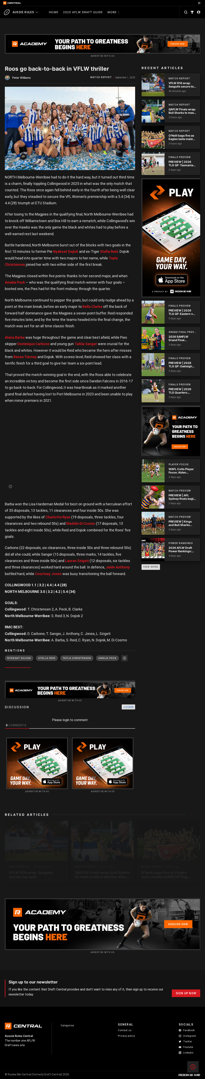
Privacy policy (126, 1036)
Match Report (101, 77)
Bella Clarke (92, 306)
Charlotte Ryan (57, 517)
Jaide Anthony (118, 567)
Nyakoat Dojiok (65, 251)
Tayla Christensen (77, 658)
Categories (67, 1025)
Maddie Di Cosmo (80, 523)
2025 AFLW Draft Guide (83, 12)
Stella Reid (109, 251)
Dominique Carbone (33, 344)
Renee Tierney (25, 357)
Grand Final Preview (182, 332)
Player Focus (179, 464)
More (112, 12)
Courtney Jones (48, 574)
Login (128, 707)
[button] (191, 814)
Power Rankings (181, 543)
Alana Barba (15, 337)
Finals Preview (180, 157)
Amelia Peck (15, 282)
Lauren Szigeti (77, 561)
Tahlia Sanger (85, 344)
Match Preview (180, 491)
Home (53, 12)
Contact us (125, 1030)
